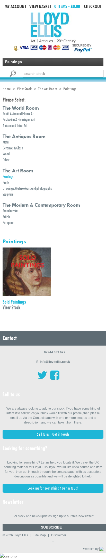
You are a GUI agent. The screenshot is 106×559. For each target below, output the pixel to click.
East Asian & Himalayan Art (18, 119)
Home (7, 89)
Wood (6, 154)
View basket (40, 6)
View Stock (24, 89)
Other (6, 160)
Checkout (93, 6)
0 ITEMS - (67, 6)
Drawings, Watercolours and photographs (27, 188)
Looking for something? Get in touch (53, 488)
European (8, 222)
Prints (6, 182)
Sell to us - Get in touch (53, 434)
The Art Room (47, 89)
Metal (6, 142)
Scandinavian (10, 210)
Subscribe (51, 527)
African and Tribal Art (15, 125)
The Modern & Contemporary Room (41, 205)
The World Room (21, 108)
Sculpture (8, 194)
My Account (15, 6)
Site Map (39, 535)
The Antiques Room (24, 136)
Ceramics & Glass (13, 148)
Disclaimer (58, 535)
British (6, 216)
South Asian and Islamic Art (18, 113)
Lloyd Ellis (21, 535)
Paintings (8, 176)
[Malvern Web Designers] (101, 549)
